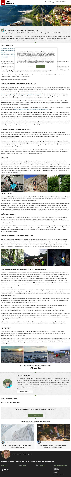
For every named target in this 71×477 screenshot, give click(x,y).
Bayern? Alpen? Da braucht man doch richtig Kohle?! (13, 48)
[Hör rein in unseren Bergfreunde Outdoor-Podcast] (8, 470)
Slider (39, 426)
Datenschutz (57, 471)
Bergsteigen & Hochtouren (47, 33)
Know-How (6, 28)
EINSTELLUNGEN (30, 66)
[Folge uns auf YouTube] (5, 470)
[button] (53, 2)
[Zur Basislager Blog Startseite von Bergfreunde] (8, 2)
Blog (3, 28)
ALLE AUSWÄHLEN (40, 66)
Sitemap (55, 472)
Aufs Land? (3, 52)
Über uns (56, 468)
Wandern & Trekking (58, 33)
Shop (50, 1)
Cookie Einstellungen (58, 473)
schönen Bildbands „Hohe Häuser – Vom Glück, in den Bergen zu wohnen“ (31, 109)
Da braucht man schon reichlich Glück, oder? (11, 50)
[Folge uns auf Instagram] (2, 470)
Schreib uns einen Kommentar (10, 403)
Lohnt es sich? (4, 58)
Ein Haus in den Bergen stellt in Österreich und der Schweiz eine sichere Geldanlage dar (21, 94)
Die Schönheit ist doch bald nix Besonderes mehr (12, 54)
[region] (36, 59)
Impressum (56, 469)
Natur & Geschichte (13, 28)
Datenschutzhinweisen (49, 62)
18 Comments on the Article (9, 399)
